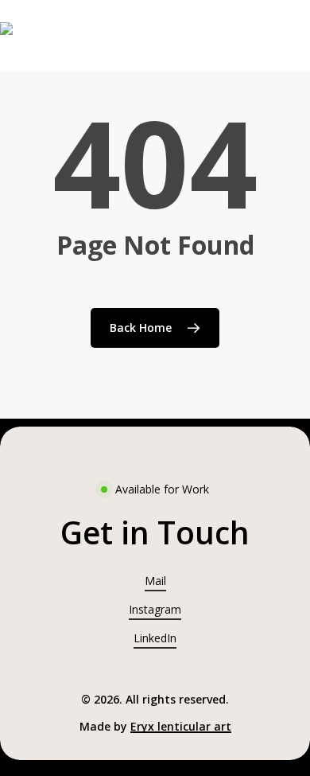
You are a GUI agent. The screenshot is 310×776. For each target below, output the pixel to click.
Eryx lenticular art (180, 726)
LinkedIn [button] (155, 637)
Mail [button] (155, 580)
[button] (155, 533)
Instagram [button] (155, 609)
